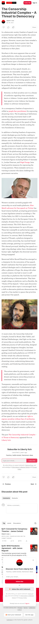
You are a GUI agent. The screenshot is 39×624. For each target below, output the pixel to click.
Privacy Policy (23, 598)
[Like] (4, 27)
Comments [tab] (6, 498)
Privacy (20, 608)
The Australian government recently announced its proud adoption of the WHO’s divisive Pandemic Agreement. (15, 554)
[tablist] (10, 498)
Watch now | (6, 534)
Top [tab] (4, 523)
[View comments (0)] (8, 27)
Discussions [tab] (17, 523)
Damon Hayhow (15, 536)
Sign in (35, 3)
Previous (8, 484)
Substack (10, 620)
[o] (33, 531)
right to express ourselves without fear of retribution (18, 417)
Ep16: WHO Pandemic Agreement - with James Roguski (12, 548)
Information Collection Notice (21, 467)
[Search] (35, 523)
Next (32, 484)
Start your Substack (14, 615)
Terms (26, 608)
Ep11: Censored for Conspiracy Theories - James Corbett (14, 530)
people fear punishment (17, 111)
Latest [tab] (9, 523)
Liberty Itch (10, 20)
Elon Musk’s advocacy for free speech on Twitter (18, 206)
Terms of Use (29, 465)
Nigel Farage (25, 162)
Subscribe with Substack (21, 589)
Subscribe (27, 3)
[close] (33, 560)
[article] (19, 535)
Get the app (29, 615)
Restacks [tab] (15, 498)
